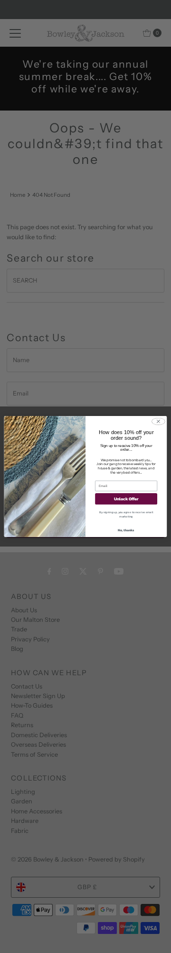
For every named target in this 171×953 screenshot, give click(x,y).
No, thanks (126, 530)
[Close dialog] (158, 421)
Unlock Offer (126, 499)
